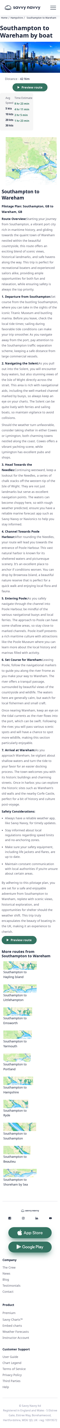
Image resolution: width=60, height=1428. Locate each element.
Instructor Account (15, 1337)
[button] (53, 8)
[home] (27, 7)
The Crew (9, 1267)
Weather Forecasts (15, 1331)
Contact (8, 1291)
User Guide (10, 1357)
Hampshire (16, 17)
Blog (5, 1279)
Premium (9, 1313)
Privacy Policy (12, 1375)
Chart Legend (11, 1363)
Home (4, 17)
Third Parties (11, 1381)
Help (5, 1387)
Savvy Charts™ (12, 1319)
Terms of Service (14, 1369)
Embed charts (12, 1325)
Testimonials (11, 1285)
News (6, 1273)
